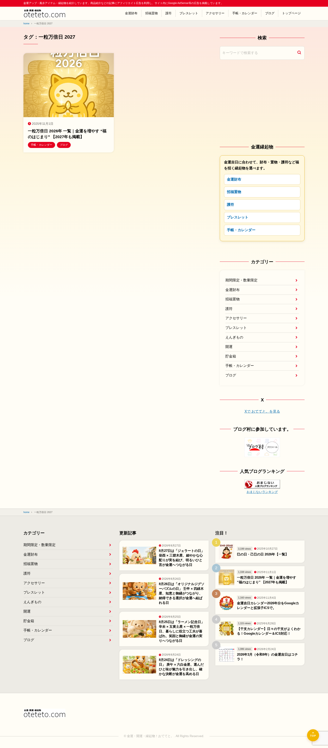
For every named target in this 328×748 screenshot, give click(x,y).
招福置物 (151, 13)
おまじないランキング (262, 492)
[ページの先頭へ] (313, 735)
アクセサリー (215, 13)
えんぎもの (234, 337)
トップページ (291, 13)
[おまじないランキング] (262, 485)
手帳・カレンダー (244, 13)
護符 (168, 13)
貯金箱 (230, 356)
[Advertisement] (262, 101)
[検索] (299, 53)
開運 (229, 347)
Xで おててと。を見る (262, 411)
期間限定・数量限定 (241, 280)
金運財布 (131, 13)
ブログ (269, 13)
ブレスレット (188, 13)
